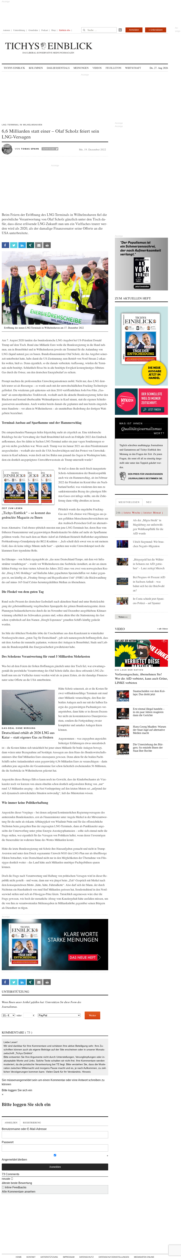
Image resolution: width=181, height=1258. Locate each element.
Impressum (68, 1257)
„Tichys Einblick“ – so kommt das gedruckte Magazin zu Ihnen (26, 515)
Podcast (44, 30)
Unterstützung (19, 30)
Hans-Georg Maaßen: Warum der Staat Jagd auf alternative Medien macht (149, 729)
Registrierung (32, 1122)
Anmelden (134, 30)
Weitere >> (123, 616)
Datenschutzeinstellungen (114, 1257)
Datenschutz (86, 1257)
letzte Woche (132, 512)
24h (118, 512)
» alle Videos (162, 629)
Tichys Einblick (14, 67)
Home (19, 1257)
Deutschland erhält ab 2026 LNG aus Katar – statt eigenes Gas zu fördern (28, 735)
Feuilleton (113, 67)
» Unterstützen (156, 30)
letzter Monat (152, 512)
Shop (53, 30)
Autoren (6, 30)
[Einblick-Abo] (141, 346)
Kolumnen (36, 67)
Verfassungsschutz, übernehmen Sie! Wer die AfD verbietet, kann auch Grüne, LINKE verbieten (141, 678)
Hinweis (86, 1071)
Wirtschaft (133, 67)
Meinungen (81, 67)
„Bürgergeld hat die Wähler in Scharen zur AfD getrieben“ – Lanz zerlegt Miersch (149, 563)
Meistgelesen (129, 502)
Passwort (7, 1142)
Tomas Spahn (30, 149)
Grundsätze (33, 30)
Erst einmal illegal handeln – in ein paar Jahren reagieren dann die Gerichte (149, 712)
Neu (149, 502)
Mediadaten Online (144, 1257)
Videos (97, 67)
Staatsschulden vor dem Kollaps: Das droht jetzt (149, 693)
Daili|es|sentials (58, 67)
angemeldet (24, 1080)
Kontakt (31, 1257)
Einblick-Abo (64, 30)
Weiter (92, 1015)
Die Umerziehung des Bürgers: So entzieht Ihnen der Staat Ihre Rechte (148, 747)
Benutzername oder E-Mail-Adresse (24, 1128)
